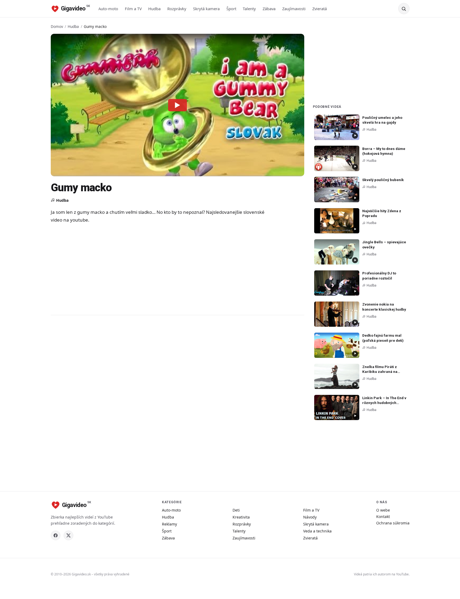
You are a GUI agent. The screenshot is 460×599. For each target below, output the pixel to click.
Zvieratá (319, 8)
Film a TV (133, 8)
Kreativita (241, 517)
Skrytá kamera (206, 8)
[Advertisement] (158, 268)
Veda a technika (317, 531)
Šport (231, 8)
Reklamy (169, 524)
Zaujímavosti (294, 8)
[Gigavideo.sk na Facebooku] (55, 535)
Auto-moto (108, 8)
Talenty (249, 8)
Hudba (154, 8)
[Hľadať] (404, 8)
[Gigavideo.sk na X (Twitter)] (68, 535)
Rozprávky (176, 8)
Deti (236, 510)
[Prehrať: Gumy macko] (177, 105)
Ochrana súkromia (393, 522)
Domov (57, 26)
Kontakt (383, 516)
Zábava (269, 8)
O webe (383, 510)
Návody (310, 517)
